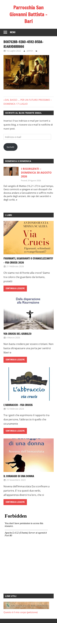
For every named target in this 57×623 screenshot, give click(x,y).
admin (30, 50)
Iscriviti (10, 146)
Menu (13, 32)
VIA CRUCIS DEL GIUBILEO (17, 334)
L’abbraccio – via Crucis (18, 405)
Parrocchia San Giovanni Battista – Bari (28, 14)
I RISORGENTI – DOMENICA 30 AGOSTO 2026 (36, 172)
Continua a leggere (15, 288)
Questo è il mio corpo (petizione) (20, 612)
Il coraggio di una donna (18, 476)
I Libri (8, 215)
